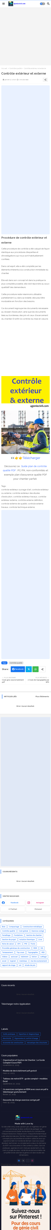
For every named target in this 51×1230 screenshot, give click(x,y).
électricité (7, 1038)
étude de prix (30, 965)
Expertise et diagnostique (29, 1034)
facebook (14, 903)
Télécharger (31, 458)
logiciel (13, 961)
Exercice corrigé (38, 931)
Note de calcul (8, 944)
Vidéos (4, 957)
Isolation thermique (27, 939)
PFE (25, 944)
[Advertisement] (25, 36)
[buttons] (19, 1160)
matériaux (23, 961)
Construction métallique (32, 927)
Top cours (20, 952)
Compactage (14, 927)
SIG (42, 948)
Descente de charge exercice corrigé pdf (21, 1100)
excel (4, 961)
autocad (14, 957)
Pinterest (38, 909)
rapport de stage (8, 965)
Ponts (33, 944)
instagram (40, 903)
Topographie (33, 952)
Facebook (19, 669)
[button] (42, 3)
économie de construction (13, 1043)
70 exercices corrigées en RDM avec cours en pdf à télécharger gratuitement (25, 1090)
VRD (43, 952)
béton (34, 957)
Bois (3, 927)
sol (20, 965)
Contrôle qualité (15, 68)
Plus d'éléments (42, 696)
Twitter (29, 669)
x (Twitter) (13, 909)
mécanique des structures (37, 1043)
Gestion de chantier (34, 935)
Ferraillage (6, 935)
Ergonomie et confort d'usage (26, 1038)
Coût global (23, 931)
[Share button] (42, 669)
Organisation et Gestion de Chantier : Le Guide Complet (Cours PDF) (24, 1061)
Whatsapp (35, 669)
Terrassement (7, 952)
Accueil (4, 68)
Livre (40, 939)
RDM (35, 948)
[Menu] (3, 3)
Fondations (18, 935)
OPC (19, 944)
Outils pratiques (9, 1034)
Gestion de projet (9, 939)
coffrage (43, 957)
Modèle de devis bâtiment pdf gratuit (20, 1071)
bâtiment (24, 957)
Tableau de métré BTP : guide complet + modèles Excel (25, 1080)
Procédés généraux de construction (16, 948)
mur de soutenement (39, 961)
